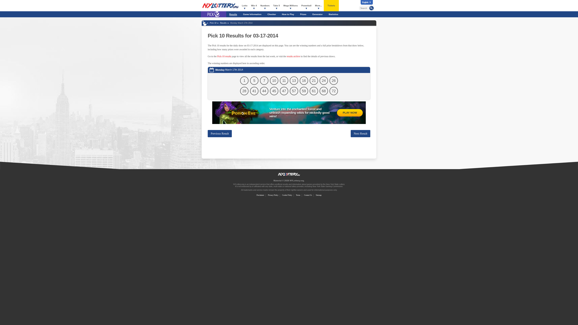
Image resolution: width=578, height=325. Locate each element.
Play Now (350, 112)
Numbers (265, 5)
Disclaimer (260, 195)
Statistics (333, 14)
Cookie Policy (287, 195)
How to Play (288, 14)
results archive (293, 56)
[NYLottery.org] (220, 5)
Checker (271, 14)
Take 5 (276, 5)
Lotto (244, 5)
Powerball (306, 5)
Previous (220, 133)
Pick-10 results (224, 56)
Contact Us (308, 195)
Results (233, 14)
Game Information (252, 14)
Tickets (331, 5)
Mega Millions (290, 5)
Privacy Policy (273, 195)
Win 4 (254, 5)
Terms (298, 195)
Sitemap (319, 195)
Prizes (303, 14)
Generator (317, 14)
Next (360, 133)
